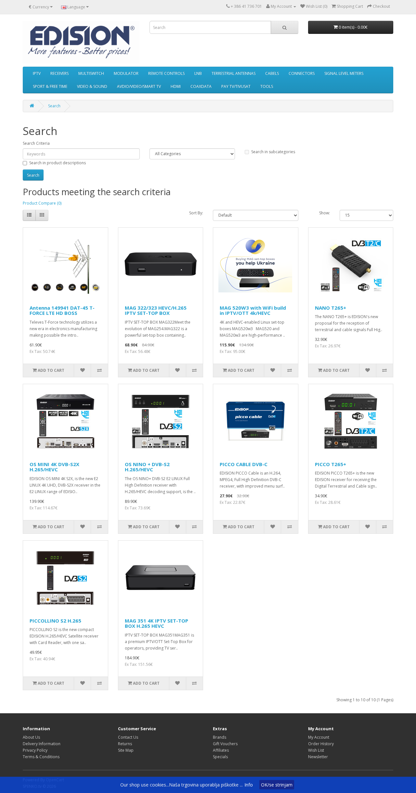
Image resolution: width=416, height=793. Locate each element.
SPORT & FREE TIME (50, 86)
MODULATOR (126, 73)
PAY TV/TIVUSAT (236, 86)
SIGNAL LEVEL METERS (343, 73)
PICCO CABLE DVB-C (243, 464)
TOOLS (266, 86)
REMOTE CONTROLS (166, 73)
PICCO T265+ (330, 464)
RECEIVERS (59, 73)
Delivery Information (41, 743)
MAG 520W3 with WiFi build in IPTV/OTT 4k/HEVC (253, 310)
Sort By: (196, 213)
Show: (324, 213)
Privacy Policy (35, 750)
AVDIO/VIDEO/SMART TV (139, 86)
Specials (220, 756)
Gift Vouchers (225, 743)
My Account (318, 737)
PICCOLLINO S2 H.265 (55, 620)
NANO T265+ (330, 307)
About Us (31, 737)
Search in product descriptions (57, 163)
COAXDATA (201, 86)
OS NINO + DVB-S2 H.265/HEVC (147, 467)
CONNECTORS (302, 73)
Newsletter (318, 756)
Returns (125, 743)
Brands (219, 737)
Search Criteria (36, 143)
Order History (321, 743)
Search (54, 106)
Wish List (316, 750)
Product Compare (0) (42, 203)
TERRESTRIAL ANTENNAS (233, 73)
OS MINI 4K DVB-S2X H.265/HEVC (54, 467)
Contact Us (128, 737)
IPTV (37, 73)
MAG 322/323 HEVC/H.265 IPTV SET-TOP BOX (156, 310)
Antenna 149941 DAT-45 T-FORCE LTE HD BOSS (62, 310)
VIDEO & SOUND (92, 86)
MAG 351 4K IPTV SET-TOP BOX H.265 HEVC (156, 623)
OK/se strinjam (276, 785)
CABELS (272, 73)
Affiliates (221, 750)
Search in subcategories (273, 152)
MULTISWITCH (91, 73)
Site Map (126, 750)
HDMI (176, 86)
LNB (198, 73)
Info (248, 785)
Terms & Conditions (41, 756)
